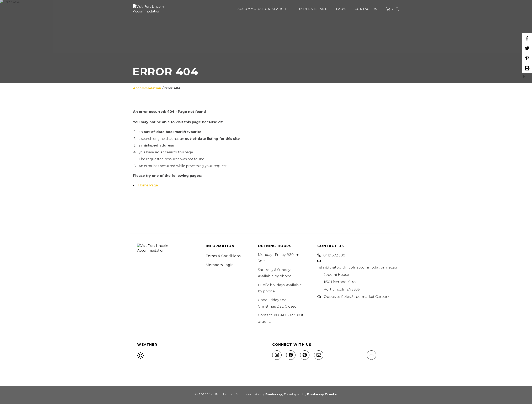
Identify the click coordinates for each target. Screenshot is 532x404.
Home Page (148, 185)
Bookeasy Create (322, 394)
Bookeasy (273, 394)
